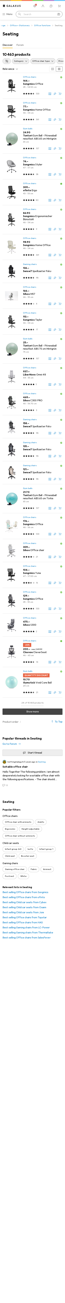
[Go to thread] (32, 773)
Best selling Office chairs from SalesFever (27, 937)
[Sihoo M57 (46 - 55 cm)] (32, 296)
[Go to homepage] (12, 5)
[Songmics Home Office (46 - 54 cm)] (32, 112)
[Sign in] (43, 6)
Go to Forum (10, 744)
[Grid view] (52, 68)
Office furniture (42, 25)
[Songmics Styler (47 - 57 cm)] (32, 166)
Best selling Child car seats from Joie (23, 912)
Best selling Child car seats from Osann (24, 907)
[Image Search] (58, 14)
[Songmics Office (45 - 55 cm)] (32, 601)
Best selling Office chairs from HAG (23, 922)
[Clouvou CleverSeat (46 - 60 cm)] (32, 652)
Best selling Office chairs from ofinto (24, 897)
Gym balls (27, 128)
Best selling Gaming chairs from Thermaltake (28, 932)
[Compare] (49, 93)
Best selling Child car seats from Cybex (24, 902)
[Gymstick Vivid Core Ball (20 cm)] (32, 682)
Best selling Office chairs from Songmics (25, 892)
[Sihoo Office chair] (32, 550)
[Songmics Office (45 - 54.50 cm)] (32, 86)
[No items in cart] (59, 6)
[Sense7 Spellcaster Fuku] (32, 271)
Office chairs (29, 77)
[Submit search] (19, 14)
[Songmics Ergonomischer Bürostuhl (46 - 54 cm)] (32, 219)
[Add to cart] (59, 93)
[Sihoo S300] (32, 625)
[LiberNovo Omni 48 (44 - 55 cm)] (32, 376)
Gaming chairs (30, 264)
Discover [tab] (8, 45)
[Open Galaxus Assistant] (51, 6)
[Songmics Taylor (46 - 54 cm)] (32, 322)
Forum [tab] (20, 45)
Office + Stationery (20, 25)
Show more (32, 711)
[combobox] (7, 61)
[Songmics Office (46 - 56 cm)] (32, 526)
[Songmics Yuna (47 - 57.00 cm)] (32, 575)
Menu (9, 14)
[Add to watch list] (54, 93)
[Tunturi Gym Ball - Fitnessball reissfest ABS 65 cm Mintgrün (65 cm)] (32, 139)
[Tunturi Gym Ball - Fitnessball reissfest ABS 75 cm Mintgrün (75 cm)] (32, 349)
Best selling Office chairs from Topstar (25, 917)
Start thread (35, 752)
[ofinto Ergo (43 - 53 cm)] (32, 192)
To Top (58, 721)
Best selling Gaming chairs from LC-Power (26, 927)
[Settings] (34, 6)
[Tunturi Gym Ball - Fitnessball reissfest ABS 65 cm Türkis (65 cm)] (32, 498)
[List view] (59, 68)
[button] (61, 77)
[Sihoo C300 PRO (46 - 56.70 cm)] (32, 402)
